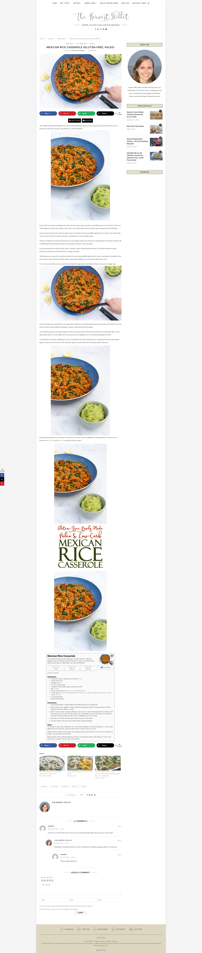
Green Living (89, 3)
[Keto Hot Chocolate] (156, 129)
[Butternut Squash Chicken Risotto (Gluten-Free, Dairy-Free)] (52, 763)
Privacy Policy (101, 938)
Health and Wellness (109, 3)
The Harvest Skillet (78, 50)
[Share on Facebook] (2, 475)
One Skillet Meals (82, 44)
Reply (120, 826)
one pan (83, 786)
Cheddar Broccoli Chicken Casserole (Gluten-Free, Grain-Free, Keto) (135, 156)
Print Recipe (88, 120)
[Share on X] (2, 479)
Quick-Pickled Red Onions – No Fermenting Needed (137, 141)
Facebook (51, 440)
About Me (125, 3)
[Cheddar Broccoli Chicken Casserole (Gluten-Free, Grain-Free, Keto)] (156, 156)
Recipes (77, 3)
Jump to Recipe (75, 120)
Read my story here (153, 96)
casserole (44, 786)
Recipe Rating (46, 877)
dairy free (54, 786)
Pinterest (60, 440)
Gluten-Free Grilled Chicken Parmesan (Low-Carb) (135, 114)
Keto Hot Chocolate (135, 126)
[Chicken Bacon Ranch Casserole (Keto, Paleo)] (80, 763)
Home (54, 3)
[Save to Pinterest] (2, 483)
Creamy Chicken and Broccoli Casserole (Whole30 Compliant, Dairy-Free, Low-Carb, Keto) (107, 773)
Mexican (74, 786)
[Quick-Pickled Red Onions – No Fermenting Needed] (156, 142)
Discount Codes (139, 3)
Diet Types (64, 3)
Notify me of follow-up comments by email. (60, 909)
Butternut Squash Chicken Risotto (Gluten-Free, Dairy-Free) (50, 772)
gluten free (64, 786)
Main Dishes (61, 38)
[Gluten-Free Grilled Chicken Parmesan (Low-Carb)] (156, 115)
